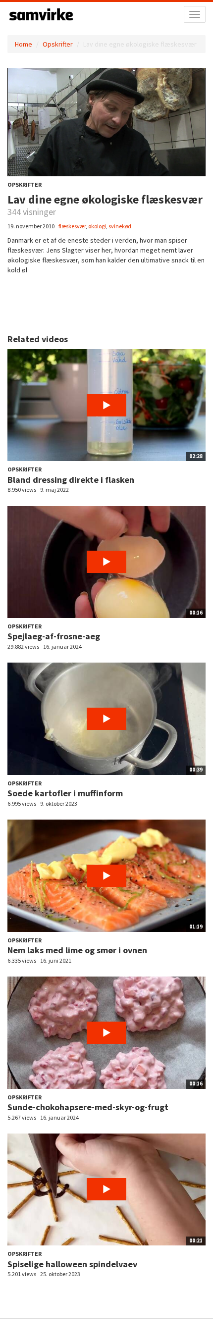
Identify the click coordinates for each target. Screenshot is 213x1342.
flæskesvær (72, 226)
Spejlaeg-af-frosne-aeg (53, 636)
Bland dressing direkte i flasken (70, 479)
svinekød (119, 226)
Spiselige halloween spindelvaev (72, 1264)
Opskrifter (58, 44)
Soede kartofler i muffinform (65, 793)
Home (23, 44)
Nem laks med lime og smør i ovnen (77, 950)
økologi (97, 226)
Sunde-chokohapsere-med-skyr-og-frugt (87, 1107)
